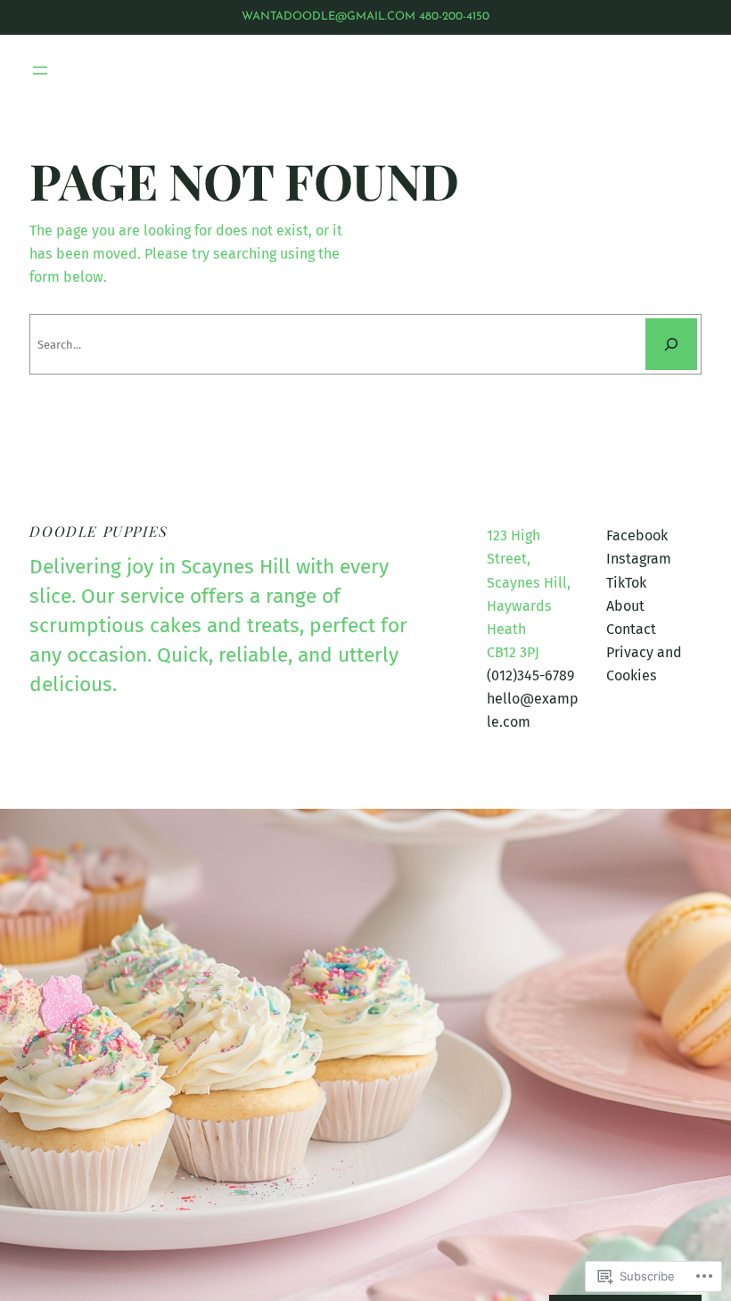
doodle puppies (98, 531)
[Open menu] (40, 70)
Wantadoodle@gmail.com (328, 16)
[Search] (671, 344)
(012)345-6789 (530, 675)
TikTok (626, 582)
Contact (631, 629)
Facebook (637, 535)
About (625, 605)
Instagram (638, 558)
